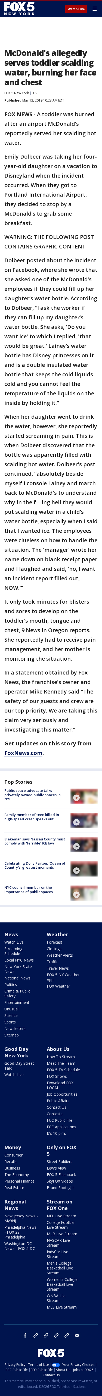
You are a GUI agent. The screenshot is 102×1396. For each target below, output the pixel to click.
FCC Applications (61, 1126)
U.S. (34, 93)
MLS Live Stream (62, 1307)
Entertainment (16, 1002)
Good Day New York (16, 1052)
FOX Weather (58, 986)
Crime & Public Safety (17, 993)
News (11, 934)
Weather (57, 934)
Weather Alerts (60, 955)
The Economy (16, 1174)
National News (17, 978)
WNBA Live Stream (57, 1298)
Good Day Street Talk (19, 1066)
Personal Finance (19, 1181)
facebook (25, 1335)
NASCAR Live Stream (58, 1243)
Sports (10, 1022)
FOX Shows (57, 1076)
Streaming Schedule (13, 951)
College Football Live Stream (61, 1225)
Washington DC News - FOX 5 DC (19, 1246)
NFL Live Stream (61, 1215)
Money (12, 1147)
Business (12, 1168)
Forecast (54, 942)
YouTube (56, 1335)
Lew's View (56, 1168)
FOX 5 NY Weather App (63, 977)
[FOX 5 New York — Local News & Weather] (20, 8)
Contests (55, 1113)
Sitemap (11, 1035)
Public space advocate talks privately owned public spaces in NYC (32, 794)
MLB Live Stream (62, 1233)
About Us (58, 1049)
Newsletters (15, 1028)
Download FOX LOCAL (60, 1085)
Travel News (58, 968)
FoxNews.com (23, 753)
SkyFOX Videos (60, 1181)
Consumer (13, 1155)
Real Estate (14, 1187)
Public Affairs (58, 1100)
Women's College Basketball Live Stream (62, 1284)
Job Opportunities (62, 1094)
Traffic (52, 961)
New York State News (18, 969)
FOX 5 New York (16, 93)
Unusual (11, 1008)
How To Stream (61, 1056)
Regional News (15, 1204)
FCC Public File (59, 1120)
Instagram (35, 1335)
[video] (84, 796)
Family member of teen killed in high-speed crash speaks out (31, 816)
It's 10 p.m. (56, 1133)
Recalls (10, 1161)
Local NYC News (19, 960)
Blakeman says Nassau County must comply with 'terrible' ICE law (34, 841)
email (77, 1335)
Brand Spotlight (60, 1187)
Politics (10, 984)
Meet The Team (61, 1063)
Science (11, 1015)
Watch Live (76, 9)
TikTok (46, 1335)
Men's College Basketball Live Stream (60, 1268)
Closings (54, 948)
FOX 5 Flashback (61, 1174)
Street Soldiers (59, 1161)
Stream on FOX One (59, 1204)
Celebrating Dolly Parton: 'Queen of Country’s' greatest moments (34, 865)
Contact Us (56, 1107)
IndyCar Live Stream (57, 1254)
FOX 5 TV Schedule (63, 1069)
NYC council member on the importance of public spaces (28, 889)
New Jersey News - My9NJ (21, 1218)
